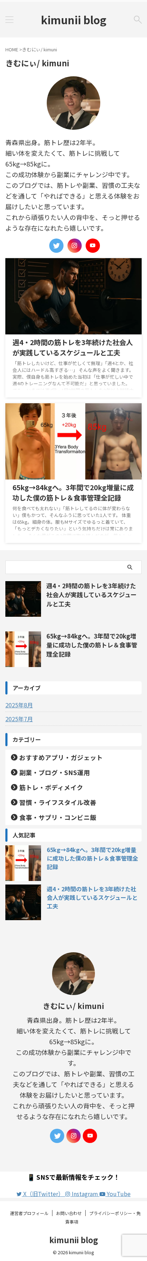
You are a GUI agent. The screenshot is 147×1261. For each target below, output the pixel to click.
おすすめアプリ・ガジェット (61, 757)
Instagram (85, 1193)
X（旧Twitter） (43, 1193)
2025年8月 (19, 705)
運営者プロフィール (29, 1213)
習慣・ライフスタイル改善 (57, 802)
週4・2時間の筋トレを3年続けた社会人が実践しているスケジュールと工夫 (72, 347)
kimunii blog (73, 19)
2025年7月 (19, 718)
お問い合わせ (69, 1213)
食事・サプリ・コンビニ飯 (57, 817)
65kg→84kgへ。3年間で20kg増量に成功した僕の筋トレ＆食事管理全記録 (72, 492)
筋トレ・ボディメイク (51, 787)
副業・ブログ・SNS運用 (54, 772)
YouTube (118, 1193)
